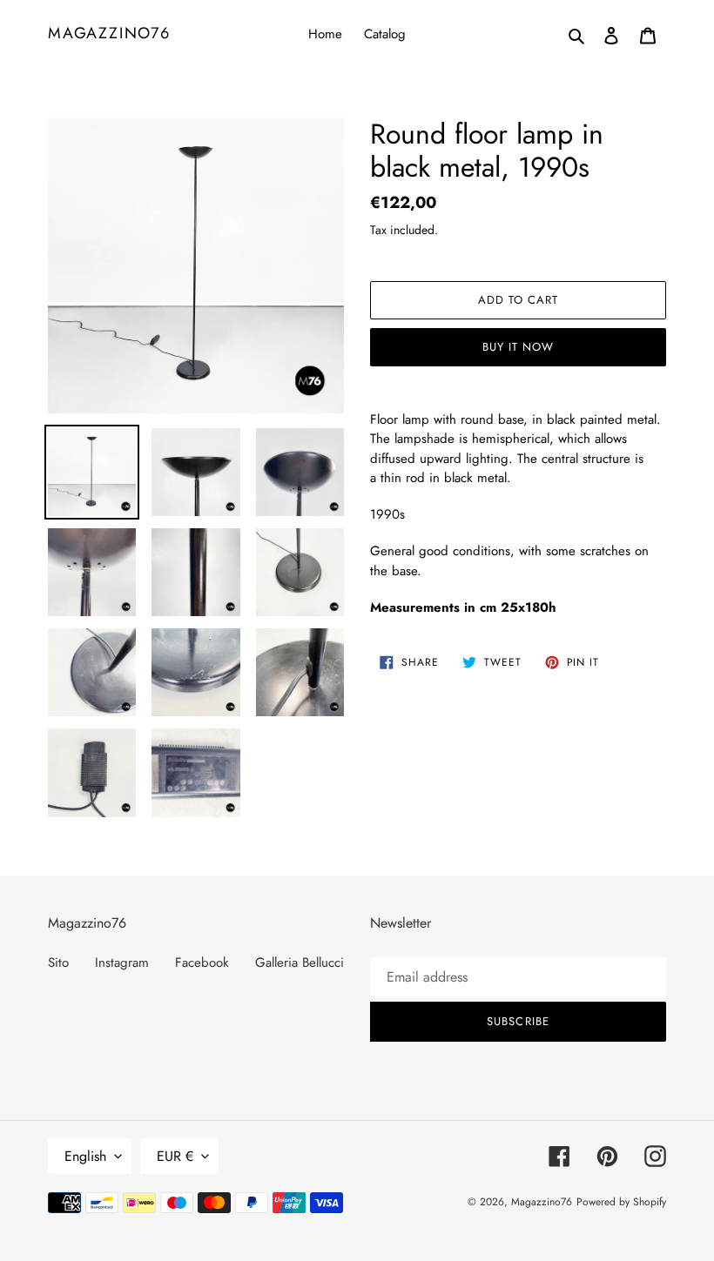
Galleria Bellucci (299, 962)
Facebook (202, 962)
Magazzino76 (109, 34)
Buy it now (518, 347)
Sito (58, 962)
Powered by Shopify (621, 1202)
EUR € (175, 1156)
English (85, 1156)
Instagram (122, 962)
